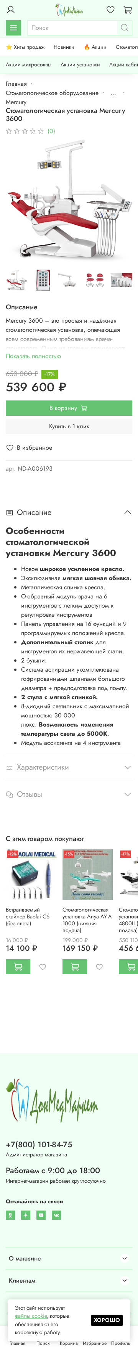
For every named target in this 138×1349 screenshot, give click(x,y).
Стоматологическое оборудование (52, 92)
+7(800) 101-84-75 (39, 1144)
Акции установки (80, 64)
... (113, 93)
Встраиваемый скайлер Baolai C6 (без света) (27, 916)
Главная (16, 83)
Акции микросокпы (28, 64)
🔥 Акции (95, 47)
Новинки (64, 47)
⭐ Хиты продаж (25, 47)
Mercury (16, 102)
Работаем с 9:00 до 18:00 (53, 1170)
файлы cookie (31, 1316)
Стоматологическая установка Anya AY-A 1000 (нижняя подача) (87, 919)
